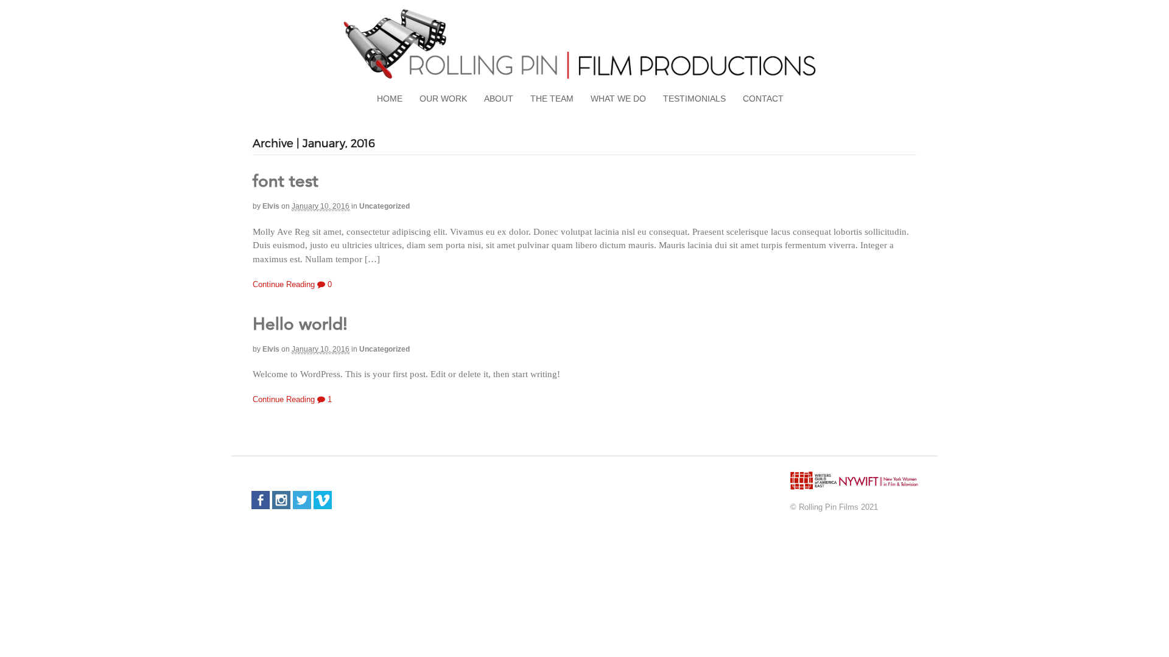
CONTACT (763, 98)
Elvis (270, 206)
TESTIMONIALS (694, 98)
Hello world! (300, 325)
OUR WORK (443, 98)
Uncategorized (384, 206)
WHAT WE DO (618, 98)
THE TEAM (552, 98)
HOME (389, 98)
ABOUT (498, 98)
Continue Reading (284, 284)
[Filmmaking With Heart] (584, 78)
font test (285, 182)
